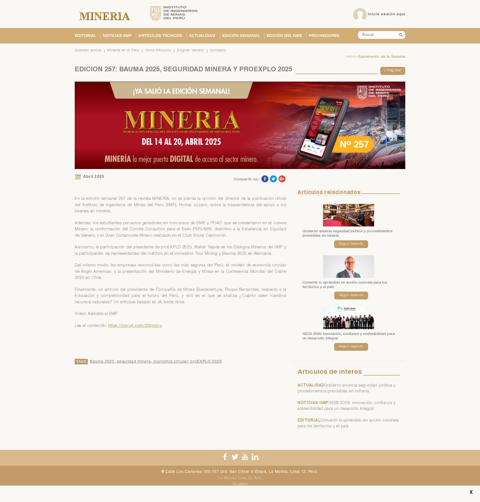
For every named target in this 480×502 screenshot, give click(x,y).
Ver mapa (240, 483)
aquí (400, 14)
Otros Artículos (158, 50)
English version (190, 50)
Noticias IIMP (117, 36)
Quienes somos (88, 50)
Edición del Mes (284, 36)
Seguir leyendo (351, 244)
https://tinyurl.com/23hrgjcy (135, 326)
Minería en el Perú (123, 50)
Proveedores (324, 36)
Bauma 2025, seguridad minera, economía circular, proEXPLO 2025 (156, 362)
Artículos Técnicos (160, 36)
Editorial (85, 36)
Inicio (351, 57)
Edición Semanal (241, 36)
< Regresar (393, 70)
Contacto (218, 50)
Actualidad (202, 36)
